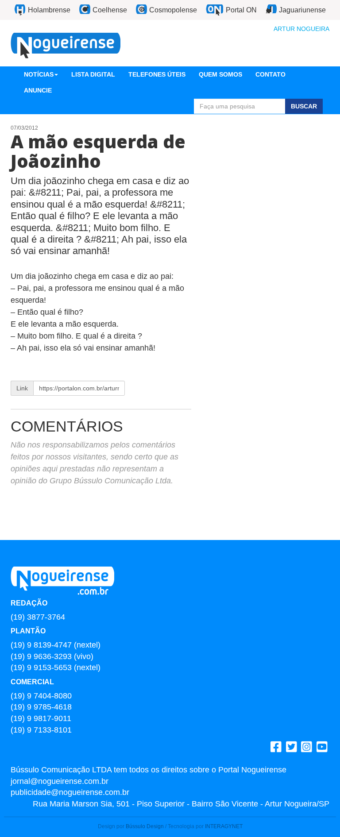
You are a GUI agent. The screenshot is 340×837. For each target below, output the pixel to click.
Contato (270, 74)
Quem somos (220, 74)
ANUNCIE (38, 90)
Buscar (304, 106)
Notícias (39, 74)
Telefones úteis (156, 74)
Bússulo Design (145, 826)
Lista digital (93, 74)
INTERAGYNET (224, 826)
